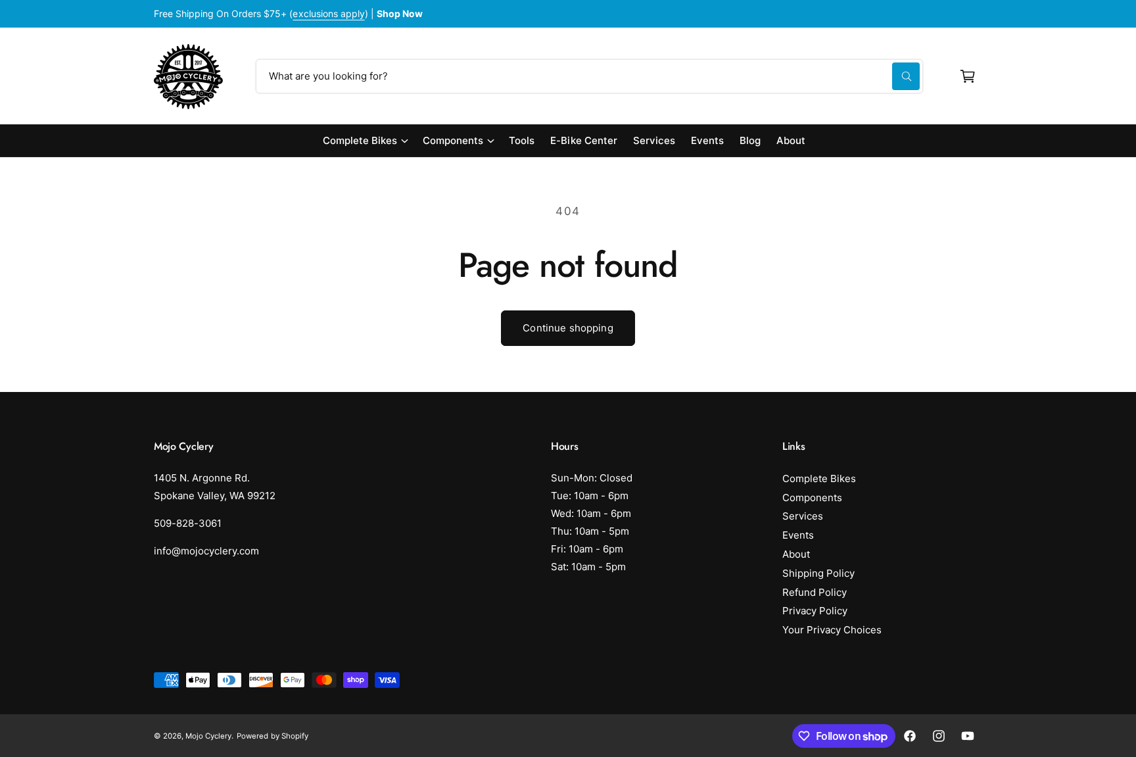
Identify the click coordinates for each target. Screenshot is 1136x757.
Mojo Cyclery (208, 736)
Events (798, 535)
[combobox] (590, 76)
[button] (968, 76)
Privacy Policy (814, 610)
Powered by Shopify (272, 736)
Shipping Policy (818, 573)
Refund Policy (814, 592)
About (796, 554)
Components (453, 140)
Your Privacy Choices (832, 629)
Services (802, 516)
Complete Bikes (360, 140)
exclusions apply (328, 13)
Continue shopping (568, 328)
